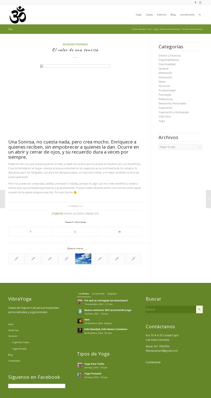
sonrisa (89, 213)
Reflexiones (166, 99)
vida (96, 213)
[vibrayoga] (17, 14)
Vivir (87, 319)
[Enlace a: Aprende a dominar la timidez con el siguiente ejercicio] (117, 258)
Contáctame (14, 360)
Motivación (165, 77)
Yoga (162, 121)
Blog (10, 29)
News (162, 81)
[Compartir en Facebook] (30, 231)
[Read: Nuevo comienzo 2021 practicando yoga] (80, 311)
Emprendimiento (169, 60)
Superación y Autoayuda (174, 112)
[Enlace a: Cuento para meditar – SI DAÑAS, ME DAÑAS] (50, 258)
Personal (164, 86)
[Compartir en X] (75, 231)
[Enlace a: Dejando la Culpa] (66, 258)
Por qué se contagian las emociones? (106, 300)
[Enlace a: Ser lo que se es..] (33, 258)
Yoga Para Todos (20, 342)
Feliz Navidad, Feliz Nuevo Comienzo (105, 329)
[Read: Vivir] (80, 321)
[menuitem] (139, 14)
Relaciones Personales (75, 44)
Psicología (165, 94)
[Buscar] (200, 14)
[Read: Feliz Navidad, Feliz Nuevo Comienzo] (80, 331)
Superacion (166, 108)
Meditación (165, 73)
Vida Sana (165, 116)
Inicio (10, 324)
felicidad (78, 213)
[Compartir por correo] (120, 231)
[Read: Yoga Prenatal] (80, 375)
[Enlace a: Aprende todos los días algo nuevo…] (133, 258)
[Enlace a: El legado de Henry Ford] (100, 258)
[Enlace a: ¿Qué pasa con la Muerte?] (83, 258)
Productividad (167, 90)
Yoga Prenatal (19, 348)
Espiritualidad (167, 64)
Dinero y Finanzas (170, 55)
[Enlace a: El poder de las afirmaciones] (16, 258)
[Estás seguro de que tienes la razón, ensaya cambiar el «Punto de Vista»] (2, 199)
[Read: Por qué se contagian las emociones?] (80, 302)
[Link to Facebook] (195, 2)
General (163, 68)
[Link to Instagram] (200, 2)
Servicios (12, 335)
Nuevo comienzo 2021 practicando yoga (107, 310)
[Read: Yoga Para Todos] (80, 365)
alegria (68, 213)
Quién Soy (13, 330)
